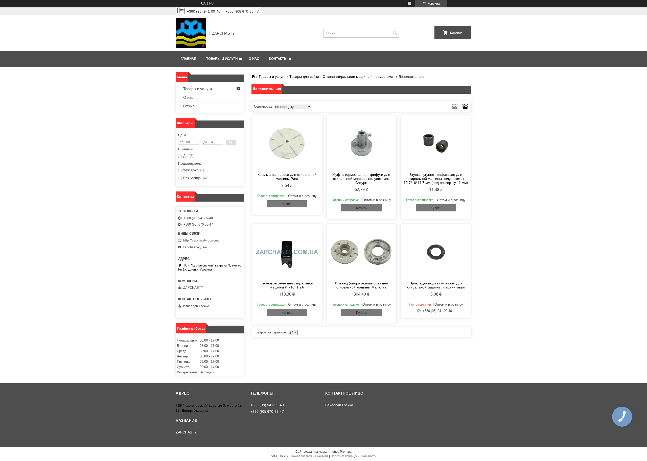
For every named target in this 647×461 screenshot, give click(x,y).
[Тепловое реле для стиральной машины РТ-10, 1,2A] (287, 252)
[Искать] (394, 33)
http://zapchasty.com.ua (201, 240)
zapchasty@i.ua (195, 247)
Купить (287, 204)
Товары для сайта (304, 77)
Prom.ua (346, 451)
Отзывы (190, 106)
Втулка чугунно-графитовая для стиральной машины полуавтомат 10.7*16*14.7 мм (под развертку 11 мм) (436, 179)
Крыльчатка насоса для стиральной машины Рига (287, 177)
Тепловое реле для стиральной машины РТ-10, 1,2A (287, 285)
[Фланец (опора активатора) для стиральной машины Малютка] (361, 252)
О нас (254, 59)
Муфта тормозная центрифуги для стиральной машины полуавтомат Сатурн (361, 179)
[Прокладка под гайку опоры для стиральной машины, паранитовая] (435, 252)
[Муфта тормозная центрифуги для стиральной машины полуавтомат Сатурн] (361, 143)
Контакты (278, 59)
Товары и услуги (222, 59)
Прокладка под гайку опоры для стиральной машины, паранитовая (436, 285)
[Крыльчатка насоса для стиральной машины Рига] (287, 143)
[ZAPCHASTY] (191, 33)
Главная (188, 59)
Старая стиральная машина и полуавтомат (359, 77)
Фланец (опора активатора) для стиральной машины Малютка (361, 285)
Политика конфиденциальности (354, 456)
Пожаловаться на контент (309, 456)
